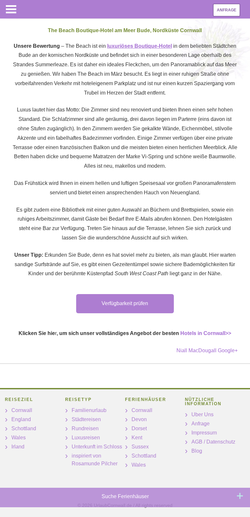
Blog (196, 451)
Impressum (204, 432)
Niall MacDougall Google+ (207, 350)
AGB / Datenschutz (213, 442)
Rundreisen (85, 428)
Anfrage (226, 10)
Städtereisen (86, 419)
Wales (18, 437)
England (21, 419)
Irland (17, 446)
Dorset (139, 428)
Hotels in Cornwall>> (205, 333)
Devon (139, 419)
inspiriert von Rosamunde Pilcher (95, 459)
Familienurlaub (89, 410)
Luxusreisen (86, 437)
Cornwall (21, 410)
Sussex (140, 446)
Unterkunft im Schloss (97, 446)
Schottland (23, 428)
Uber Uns (202, 414)
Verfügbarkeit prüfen (125, 303)
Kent (137, 437)
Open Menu (11, 9)
